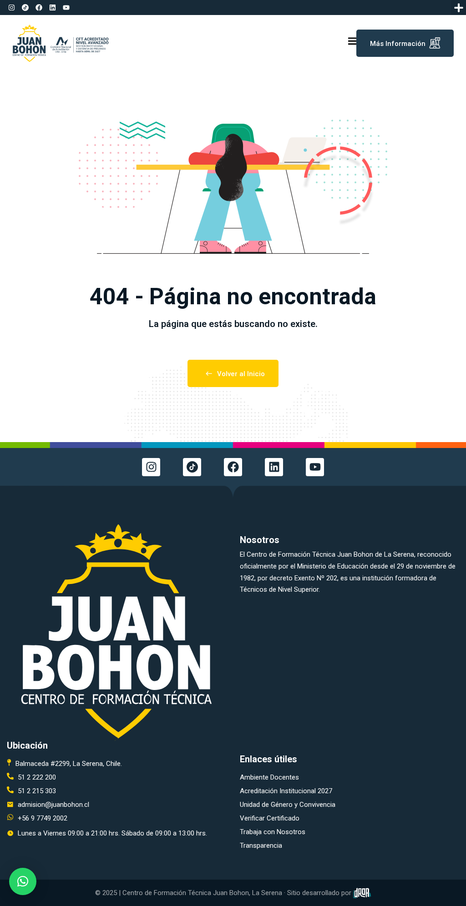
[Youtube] (66, 8)
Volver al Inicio (241, 374)
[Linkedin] (52, 8)
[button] (458, 7)
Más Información (397, 44)
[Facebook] (39, 8)
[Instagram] (11, 8)
